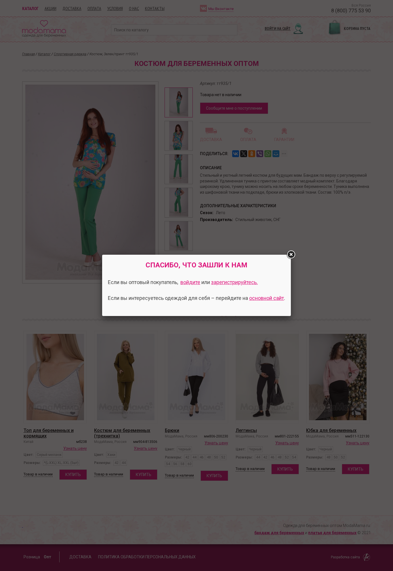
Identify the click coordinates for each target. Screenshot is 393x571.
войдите (190, 282)
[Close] (291, 255)
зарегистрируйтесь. (234, 282)
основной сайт (266, 298)
